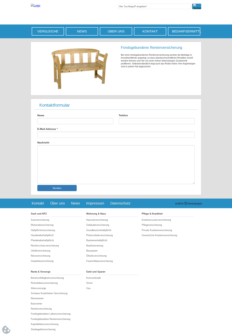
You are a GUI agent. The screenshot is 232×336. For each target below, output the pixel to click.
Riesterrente (37, 298)
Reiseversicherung (40, 255)
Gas (88, 288)
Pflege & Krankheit (152, 213)
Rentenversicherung (41, 308)
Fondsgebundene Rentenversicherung (50, 319)
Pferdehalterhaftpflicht (42, 240)
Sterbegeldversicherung (43, 329)
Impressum (95, 203)
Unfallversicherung (40, 250)
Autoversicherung (40, 219)
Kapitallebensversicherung (44, 324)
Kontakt (150, 31)
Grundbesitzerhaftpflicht (98, 230)
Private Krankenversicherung (157, 230)
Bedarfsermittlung (186, 31)
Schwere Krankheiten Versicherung (49, 293)
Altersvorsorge (38, 288)
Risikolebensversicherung (44, 283)
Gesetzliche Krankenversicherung (159, 235)
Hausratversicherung (97, 219)
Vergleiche (47, 31)
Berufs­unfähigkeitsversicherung (47, 278)
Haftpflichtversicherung (43, 230)
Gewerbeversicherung (42, 261)
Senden (57, 188)
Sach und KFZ (39, 213)
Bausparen (92, 250)
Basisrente (36, 303)
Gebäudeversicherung (97, 225)
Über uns (116, 31)
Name (40, 115)
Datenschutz (120, 203)
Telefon (123, 115)
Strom (89, 283)
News (82, 31)
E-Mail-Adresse (47, 128)
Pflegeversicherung (152, 225)
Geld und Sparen (95, 271)
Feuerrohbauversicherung (99, 261)
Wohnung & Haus (96, 213)
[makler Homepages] (188, 203)
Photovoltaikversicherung (99, 235)
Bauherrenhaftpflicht (96, 240)
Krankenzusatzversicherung (156, 219)
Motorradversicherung (42, 225)
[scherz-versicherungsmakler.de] (35, 5)
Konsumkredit (93, 278)
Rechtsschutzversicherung (45, 245)
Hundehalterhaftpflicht (42, 235)
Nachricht (43, 142)
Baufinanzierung (94, 245)
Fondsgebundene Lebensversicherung (51, 313)
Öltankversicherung (96, 255)
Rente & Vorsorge (40, 271)
